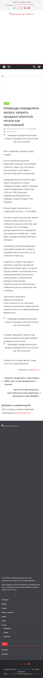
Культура (7, 636)
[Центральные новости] (4, 66)
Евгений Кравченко (19, 129)
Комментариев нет (10, 131)
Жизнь (4, 616)
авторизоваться (22, 413)
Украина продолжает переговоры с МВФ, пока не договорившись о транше (22, 381)
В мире (4, 608)
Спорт (4, 621)
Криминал (7, 628)
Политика (5, 600)
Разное (4, 625)
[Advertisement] (21, 41)
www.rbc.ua (34, 369)
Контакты (5, 650)
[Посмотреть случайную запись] (39, 66)
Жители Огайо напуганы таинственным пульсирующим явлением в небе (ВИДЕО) (23, 392)
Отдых (6, 632)
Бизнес (6, 103)
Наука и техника (8, 612)
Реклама (5, 654)
